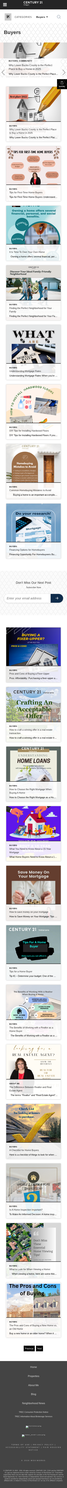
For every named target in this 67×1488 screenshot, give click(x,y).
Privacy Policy (43, 1445)
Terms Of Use (20, 1445)
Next (39, 1348)
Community (25, 61)
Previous (29, 1348)
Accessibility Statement (23, 1447)
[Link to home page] (33, 4)
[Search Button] (59, 17)
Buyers (13, 61)
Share (62, 86)
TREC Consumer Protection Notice (33, 1412)
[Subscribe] (57, 598)
